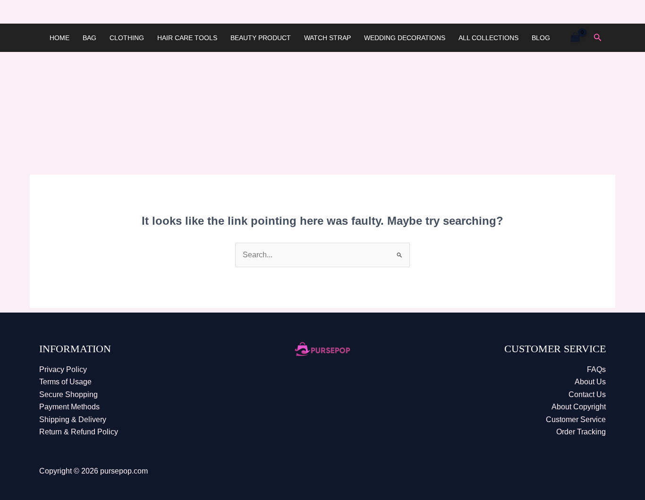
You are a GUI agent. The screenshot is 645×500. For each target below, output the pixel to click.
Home (59, 38)
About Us (590, 382)
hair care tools (187, 38)
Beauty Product (260, 38)
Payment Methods (69, 407)
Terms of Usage (65, 382)
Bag (89, 38)
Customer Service (576, 419)
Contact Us (587, 394)
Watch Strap (327, 38)
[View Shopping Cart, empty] (575, 37)
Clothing (127, 38)
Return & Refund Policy (78, 432)
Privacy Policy (63, 369)
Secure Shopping (68, 394)
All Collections (488, 38)
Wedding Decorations (404, 38)
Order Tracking (581, 432)
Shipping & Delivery (72, 419)
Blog (541, 38)
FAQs (596, 369)
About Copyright (579, 407)
